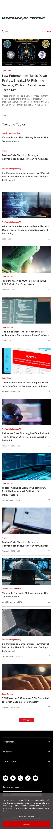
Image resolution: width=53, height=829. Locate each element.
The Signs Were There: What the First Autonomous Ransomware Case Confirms (25, 333)
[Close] (50, 796)
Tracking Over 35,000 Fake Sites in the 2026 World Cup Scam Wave (24, 282)
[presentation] (26, 52)
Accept (27, 824)
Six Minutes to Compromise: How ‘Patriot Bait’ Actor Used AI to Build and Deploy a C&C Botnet (25, 176)
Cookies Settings (26, 816)
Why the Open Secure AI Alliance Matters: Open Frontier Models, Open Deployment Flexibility (26, 230)
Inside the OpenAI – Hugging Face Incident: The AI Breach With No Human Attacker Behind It (26, 437)
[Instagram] (28, 778)
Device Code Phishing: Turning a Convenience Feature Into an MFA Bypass (25, 544)
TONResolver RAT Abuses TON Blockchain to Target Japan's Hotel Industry (26, 700)
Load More (26, 720)
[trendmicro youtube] (35, 778)
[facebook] (13, 778)
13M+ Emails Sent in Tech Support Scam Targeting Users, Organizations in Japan (25, 384)
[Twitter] (20, 778)
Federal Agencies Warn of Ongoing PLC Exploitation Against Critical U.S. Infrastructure (24, 491)
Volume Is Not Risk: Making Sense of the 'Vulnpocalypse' (25, 595)
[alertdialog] (26, 810)
